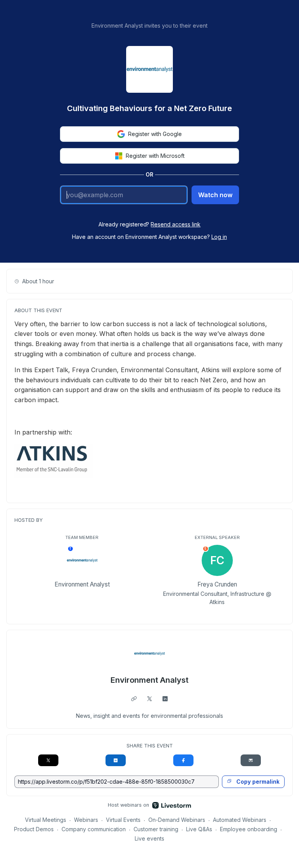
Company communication (94, 829)
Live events (149, 838)
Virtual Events (123, 819)
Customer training (156, 829)
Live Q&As (199, 829)
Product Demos (34, 829)
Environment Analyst (149, 680)
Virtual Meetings (45, 819)
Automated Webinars (239, 819)
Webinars (86, 819)
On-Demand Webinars (176, 819)
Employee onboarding (248, 829)
